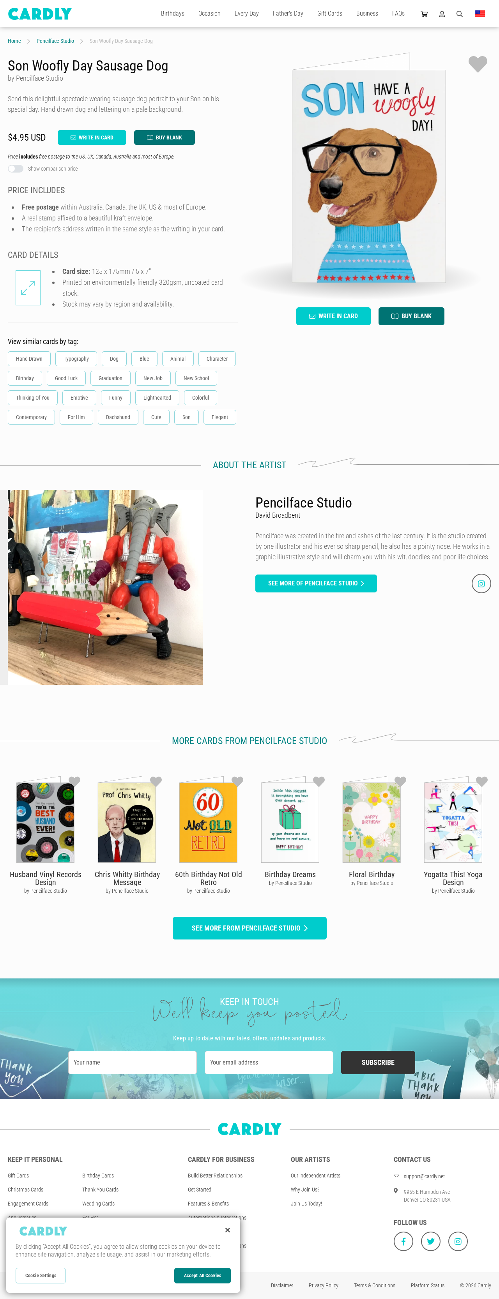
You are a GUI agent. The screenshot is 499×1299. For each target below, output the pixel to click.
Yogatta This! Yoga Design (453, 878)
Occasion (209, 13)
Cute (156, 417)
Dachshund (118, 417)
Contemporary (31, 417)
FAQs (398, 13)
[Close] (227, 1230)
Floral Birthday (372, 874)
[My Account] (442, 13)
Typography (76, 359)
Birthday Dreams (290, 874)
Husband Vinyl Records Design (45, 878)
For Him (76, 417)
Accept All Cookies (202, 1275)
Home (14, 41)
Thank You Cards (100, 1189)
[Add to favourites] (478, 64)
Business (367, 13)
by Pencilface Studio (45, 891)
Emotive (79, 398)
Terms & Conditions (374, 1285)
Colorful (200, 398)
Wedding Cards (98, 1203)
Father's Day (288, 13)
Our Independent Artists (315, 1175)
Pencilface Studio (55, 41)
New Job (153, 378)
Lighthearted (157, 398)
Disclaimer (282, 1285)
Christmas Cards (25, 1189)
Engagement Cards (28, 1203)
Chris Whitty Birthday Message (127, 878)
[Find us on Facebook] (403, 1241)
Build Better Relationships (215, 1175)
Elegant (220, 417)
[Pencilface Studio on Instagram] (481, 583)
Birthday (25, 378)
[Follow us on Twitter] (431, 1241)
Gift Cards (329, 13)
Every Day (247, 13)
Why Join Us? (305, 1189)
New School (196, 378)
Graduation (110, 378)
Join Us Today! (306, 1203)
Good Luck (66, 378)
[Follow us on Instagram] (458, 1241)
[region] (123, 1255)
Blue (144, 359)
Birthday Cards (98, 1175)
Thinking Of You (33, 398)
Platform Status (427, 1285)
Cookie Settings (40, 1275)
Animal (178, 359)
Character (217, 359)
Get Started (199, 1189)
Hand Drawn (29, 359)
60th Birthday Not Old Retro (208, 878)
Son (186, 417)
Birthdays (172, 13)
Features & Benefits (208, 1203)
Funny (115, 398)
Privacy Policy (323, 1285)
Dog (114, 359)
